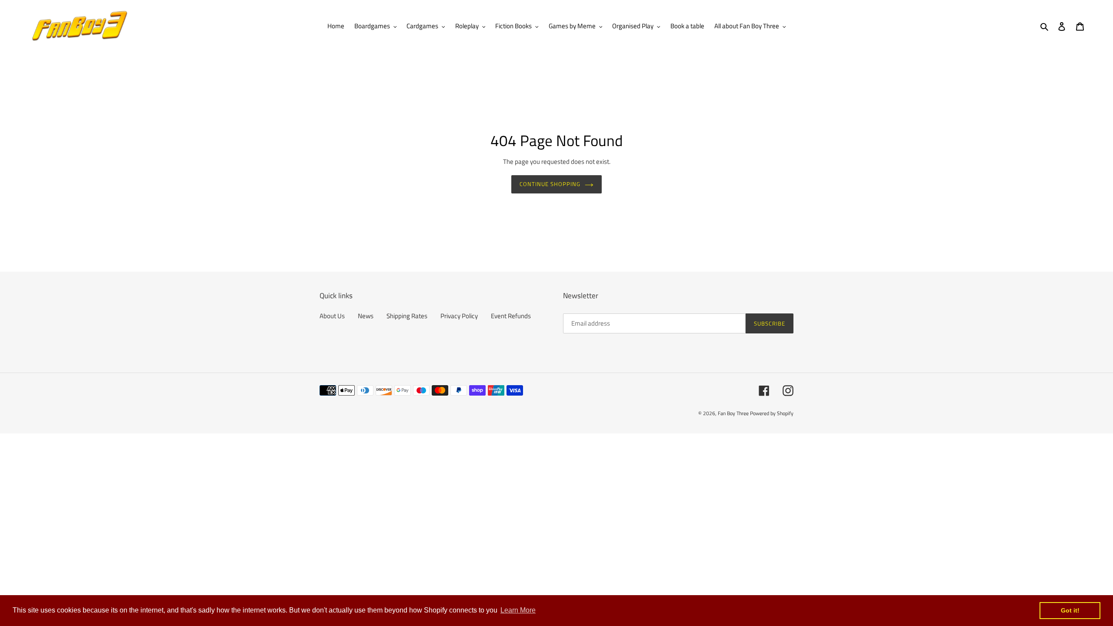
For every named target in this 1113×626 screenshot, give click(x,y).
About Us (332, 316)
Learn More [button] (518, 610)
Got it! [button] (1070, 610)
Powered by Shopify (771, 413)
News (365, 316)
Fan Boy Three (733, 413)
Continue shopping (550, 184)
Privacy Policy (459, 316)
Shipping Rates (407, 316)
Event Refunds (511, 316)
